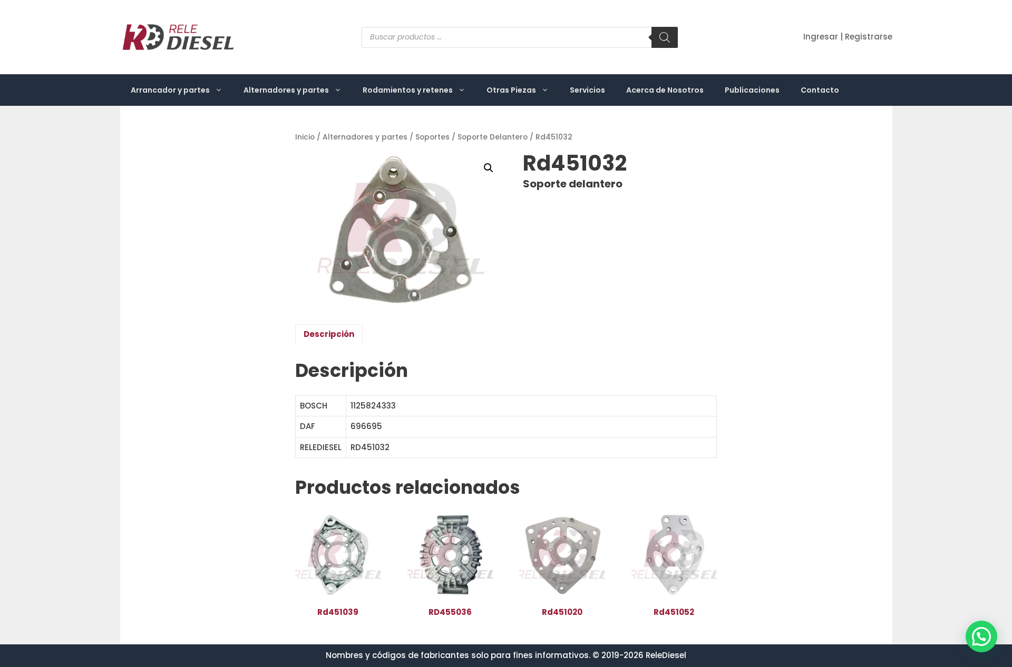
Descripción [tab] (329, 334)
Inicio (305, 137)
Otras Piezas (511, 90)
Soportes (432, 137)
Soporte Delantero (493, 137)
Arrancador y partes (170, 90)
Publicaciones (752, 90)
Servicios (587, 90)
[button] (488, 167)
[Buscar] (664, 37)
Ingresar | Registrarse (847, 36)
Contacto (820, 90)
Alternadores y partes (286, 90)
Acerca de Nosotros (665, 90)
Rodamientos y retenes (408, 90)
